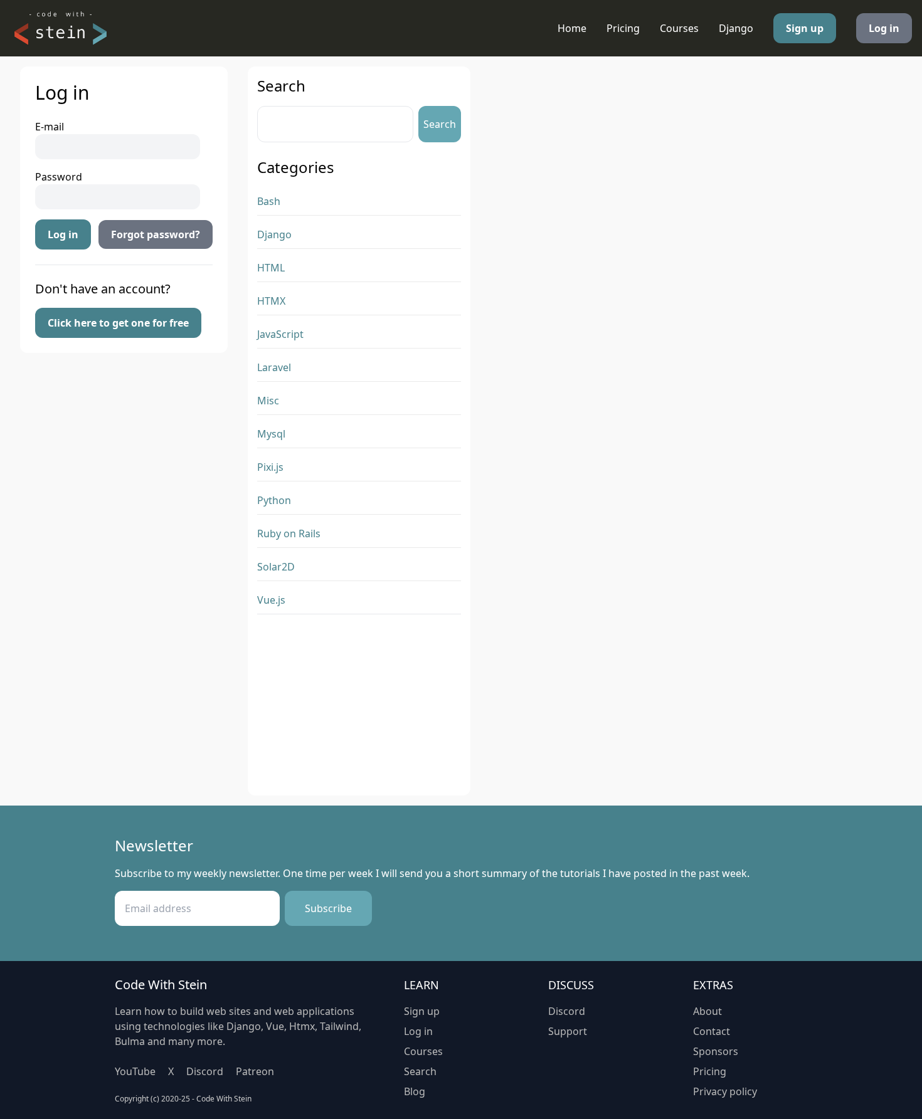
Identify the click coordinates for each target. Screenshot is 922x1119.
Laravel (274, 367)
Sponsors (715, 1051)
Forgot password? (155, 234)
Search (439, 124)
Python (274, 500)
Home (572, 28)
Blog (414, 1091)
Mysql (271, 434)
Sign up (805, 28)
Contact (711, 1031)
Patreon (255, 1071)
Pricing (623, 28)
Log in (884, 28)
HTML (271, 268)
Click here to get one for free (118, 323)
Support (567, 1031)
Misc (268, 400)
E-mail (49, 127)
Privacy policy (725, 1091)
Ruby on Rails (289, 533)
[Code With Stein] (60, 28)
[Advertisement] (359, 707)
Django (736, 28)
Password (58, 177)
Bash (268, 201)
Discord (204, 1071)
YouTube (135, 1071)
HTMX (271, 301)
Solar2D (276, 567)
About (707, 1011)
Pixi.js (270, 467)
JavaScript (280, 334)
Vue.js (271, 600)
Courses (679, 28)
